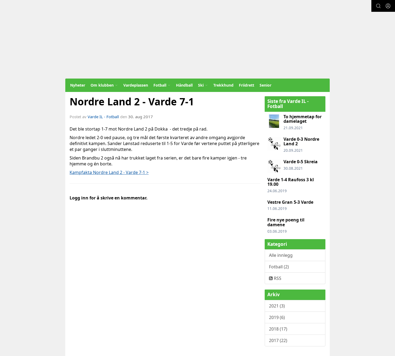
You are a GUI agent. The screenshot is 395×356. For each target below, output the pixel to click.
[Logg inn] (388, 6)
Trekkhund (223, 85)
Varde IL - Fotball (103, 116)
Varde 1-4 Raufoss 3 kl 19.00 (290, 182)
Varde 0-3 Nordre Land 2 (301, 141)
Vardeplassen (135, 85)
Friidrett (246, 85)
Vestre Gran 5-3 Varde (290, 202)
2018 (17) (278, 329)
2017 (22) (278, 340)
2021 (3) (277, 306)
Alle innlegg (281, 255)
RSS (277, 278)
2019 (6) (277, 317)
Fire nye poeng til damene (285, 222)
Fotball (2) (279, 267)
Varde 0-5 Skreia (300, 162)
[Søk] (378, 6)
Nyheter (77, 85)
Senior (265, 85)
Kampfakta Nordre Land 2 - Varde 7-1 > (109, 172)
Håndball (184, 85)
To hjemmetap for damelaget (302, 119)
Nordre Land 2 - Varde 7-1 (132, 101)
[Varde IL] (197, 39)
